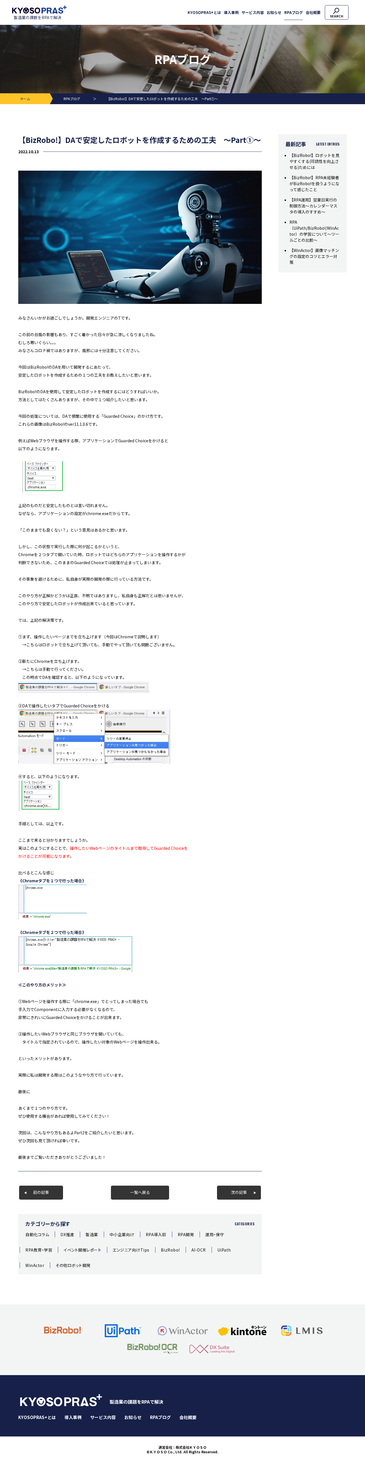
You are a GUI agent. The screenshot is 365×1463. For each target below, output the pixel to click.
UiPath (224, 1250)
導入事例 (231, 12)
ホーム (25, 98)
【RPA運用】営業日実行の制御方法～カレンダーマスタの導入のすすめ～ (313, 206)
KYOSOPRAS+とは (204, 12)
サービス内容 (253, 12)
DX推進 (67, 1234)
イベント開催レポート (82, 1250)
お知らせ (274, 12)
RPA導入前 (156, 1234)
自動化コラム (37, 1234)
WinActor (34, 1265)
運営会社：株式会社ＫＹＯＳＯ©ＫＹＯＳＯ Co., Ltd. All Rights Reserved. (182, 1449)
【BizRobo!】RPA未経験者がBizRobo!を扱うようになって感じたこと (314, 183)
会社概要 (313, 12)
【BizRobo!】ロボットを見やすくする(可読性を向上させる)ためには (314, 161)
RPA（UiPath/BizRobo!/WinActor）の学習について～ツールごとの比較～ (314, 231)
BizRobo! (170, 1250)
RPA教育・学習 (38, 1250)
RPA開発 (186, 1234)
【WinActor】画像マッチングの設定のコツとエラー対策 (314, 256)
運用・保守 (214, 1234)
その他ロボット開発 (73, 1265)
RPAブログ (293, 12)
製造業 (92, 1234)
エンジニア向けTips (131, 1250)
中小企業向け (122, 1234)
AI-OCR (198, 1250)
